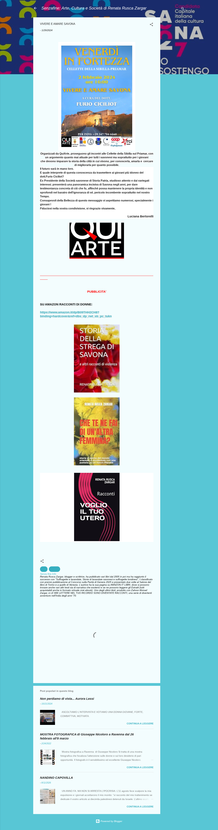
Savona (54, 569)
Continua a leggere (140, 723)
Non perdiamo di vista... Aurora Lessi (67, 698)
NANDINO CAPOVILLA (56, 777)
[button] (151, 25)
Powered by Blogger (111, 821)
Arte (44, 569)
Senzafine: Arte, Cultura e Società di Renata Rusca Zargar (93, 8)
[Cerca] (183, 9)
